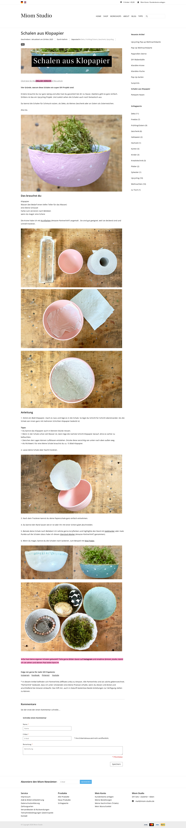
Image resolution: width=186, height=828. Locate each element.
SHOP (105, 16)
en (25, 2)
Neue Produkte (64, 800)
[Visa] (157, 824)
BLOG (133, 16)
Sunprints (135, 83)
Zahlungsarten (27, 806)
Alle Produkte (63, 797)
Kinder (135, 154)
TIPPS (140, 16)
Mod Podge (89, 541)
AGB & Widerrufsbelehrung (32, 800)
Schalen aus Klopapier (42, 33)
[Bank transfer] (145, 824)
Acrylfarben (46, 220)
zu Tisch (136, 190)
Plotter (135, 166)
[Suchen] (147, 16)
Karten (135, 149)
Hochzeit (136, 143)
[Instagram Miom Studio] (163, 782)
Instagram (25, 675)
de (22, 2)
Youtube (55, 675)
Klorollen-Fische (138, 71)
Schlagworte (63, 803)
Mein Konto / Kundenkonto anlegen (152, 2)
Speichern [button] (116, 764)
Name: (26, 724)
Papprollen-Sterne (139, 54)
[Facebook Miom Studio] (149, 782)
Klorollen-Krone (137, 65)
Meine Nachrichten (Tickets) (107, 803)
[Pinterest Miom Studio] (154, 782)
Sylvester (136, 172)
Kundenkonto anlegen (104, 797)
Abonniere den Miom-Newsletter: (39, 781)
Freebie (135, 119)
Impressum (25, 797)
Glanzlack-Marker (67, 534)
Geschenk (102, 39)
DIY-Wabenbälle (138, 59)
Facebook (35, 675)
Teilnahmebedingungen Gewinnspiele (37, 813)
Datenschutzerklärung (30, 803)
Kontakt (24, 816)
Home (98, 16)
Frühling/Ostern (92, 39)
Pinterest (45, 675)
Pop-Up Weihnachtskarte (141, 48)
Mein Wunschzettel (103, 806)
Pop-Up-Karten (137, 77)
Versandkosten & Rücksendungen (35, 809)
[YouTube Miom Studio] (159, 782)
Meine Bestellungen (103, 800)
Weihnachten (138, 184)
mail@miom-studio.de (145, 801)
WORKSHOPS (115, 16)
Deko (83, 39)
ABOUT (126, 16)
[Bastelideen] (43, 16)
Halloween (136, 137)
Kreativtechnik (138, 160)
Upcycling (110, 39)
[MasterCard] (151, 824)
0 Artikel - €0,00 (129, 2)
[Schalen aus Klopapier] (73, 61)
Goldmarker (110, 531)
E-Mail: (26, 734)
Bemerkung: (28, 744)
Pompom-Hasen (137, 94)
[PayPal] (162, 824)
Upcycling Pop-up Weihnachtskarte (146, 42)
